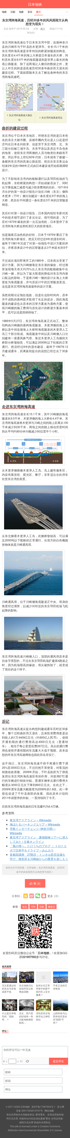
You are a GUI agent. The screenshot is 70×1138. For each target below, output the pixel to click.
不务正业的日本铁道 (60, 987)
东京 (24, 906)
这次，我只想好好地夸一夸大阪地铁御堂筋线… (26, 1017)
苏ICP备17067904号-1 (43, 1106)
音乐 (30, 12)
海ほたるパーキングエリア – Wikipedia (35, 824)
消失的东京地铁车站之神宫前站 (43, 1016)
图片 (38, 12)
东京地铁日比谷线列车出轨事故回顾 (26, 988)
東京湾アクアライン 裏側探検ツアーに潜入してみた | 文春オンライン (39, 839)
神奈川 (51, 906)
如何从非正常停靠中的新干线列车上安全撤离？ (43, 990)
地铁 (4, 12)
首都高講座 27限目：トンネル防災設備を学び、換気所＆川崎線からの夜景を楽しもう (39, 856)
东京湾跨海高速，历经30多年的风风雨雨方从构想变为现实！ (35, 22)
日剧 (12, 12)
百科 (41, 906)
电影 (21, 12)
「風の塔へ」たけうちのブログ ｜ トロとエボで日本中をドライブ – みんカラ (38, 848)
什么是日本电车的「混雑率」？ (9, 1016)
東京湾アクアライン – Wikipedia (30, 820)
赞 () (36, 883)
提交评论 (58, 1061)
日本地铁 (35, 4)
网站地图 (49, 1110)
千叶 (33, 906)
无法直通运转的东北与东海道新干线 (9, 988)
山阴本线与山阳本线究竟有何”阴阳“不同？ (60, 1017)
